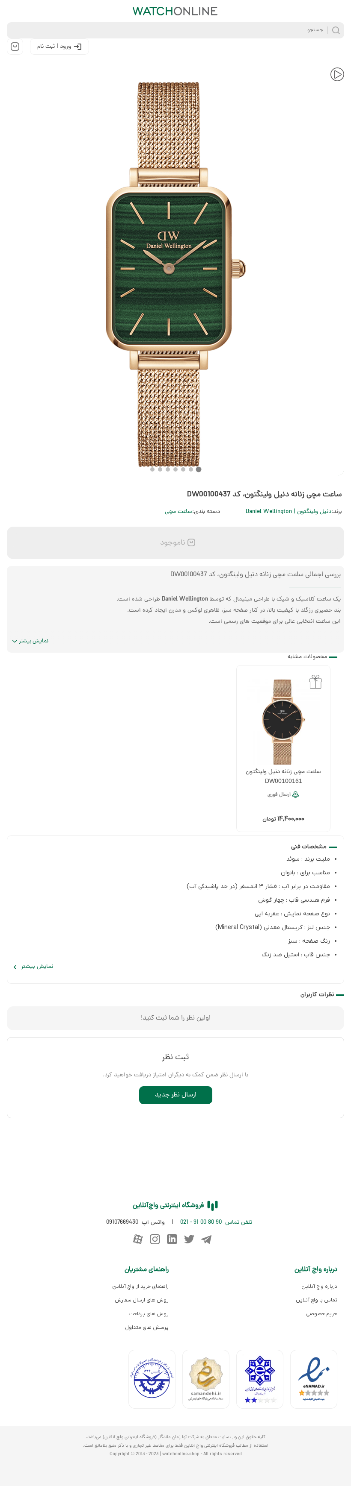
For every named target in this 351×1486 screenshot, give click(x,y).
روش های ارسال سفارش (142, 1300)
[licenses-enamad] (317, 1381)
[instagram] (155, 1239)
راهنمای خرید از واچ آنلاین (140, 1286)
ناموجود (171, 543)
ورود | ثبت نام (54, 46)
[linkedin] (172, 1239)
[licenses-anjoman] (263, 1381)
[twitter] (189, 1239)
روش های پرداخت (149, 1313)
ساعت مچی (178, 511)
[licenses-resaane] (209, 1381)
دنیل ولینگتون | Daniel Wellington (288, 511)
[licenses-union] (155, 1381)
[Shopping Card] (15, 46)
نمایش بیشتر (33, 641)
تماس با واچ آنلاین (316, 1300)
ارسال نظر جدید (175, 1095)
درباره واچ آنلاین (319, 1286)
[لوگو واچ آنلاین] (175, 11)
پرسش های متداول (147, 1327)
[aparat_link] (138, 1239)
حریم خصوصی (321, 1313)
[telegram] (206, 1239)
